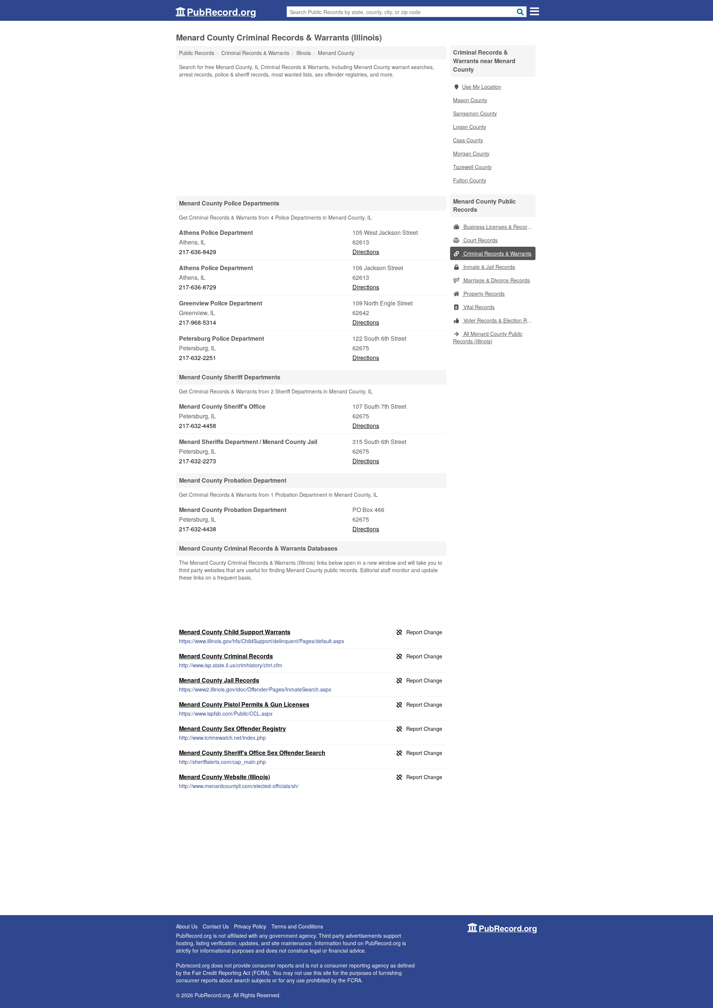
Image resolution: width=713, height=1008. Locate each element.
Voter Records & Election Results (498, 320)
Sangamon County (475, 113)
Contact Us (216, 926)
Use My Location (481, 86)
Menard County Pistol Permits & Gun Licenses (244, 704)
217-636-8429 (197, 251)
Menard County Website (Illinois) (224, 776)
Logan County (469, 126)
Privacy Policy (250, 926)
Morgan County (471, 153)
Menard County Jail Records (219, 680)
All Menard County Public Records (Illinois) (487, 337)
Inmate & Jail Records (488, 266)
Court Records (480, 240)
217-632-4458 (197, 425)
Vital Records (478, 307)
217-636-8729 (197, 287)
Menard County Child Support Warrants (234, 632)
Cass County (468, 140)
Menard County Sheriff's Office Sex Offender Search (252, 752)
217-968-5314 (197, 322)
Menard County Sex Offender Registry (232, 728)
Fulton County (469, 180)
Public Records (196, 52)
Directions (365, 251)
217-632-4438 (197, 529)
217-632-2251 (197, 357)
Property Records (483, 293)
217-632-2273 (197, 461)
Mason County (470, 100)
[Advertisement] (311, 137)
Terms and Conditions (297, 926)
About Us (187, 926)
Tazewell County (472, 167)
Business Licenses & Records (497, 226)
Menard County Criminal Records (226, 656)
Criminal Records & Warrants (496, 253)
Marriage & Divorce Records (496, 280)
